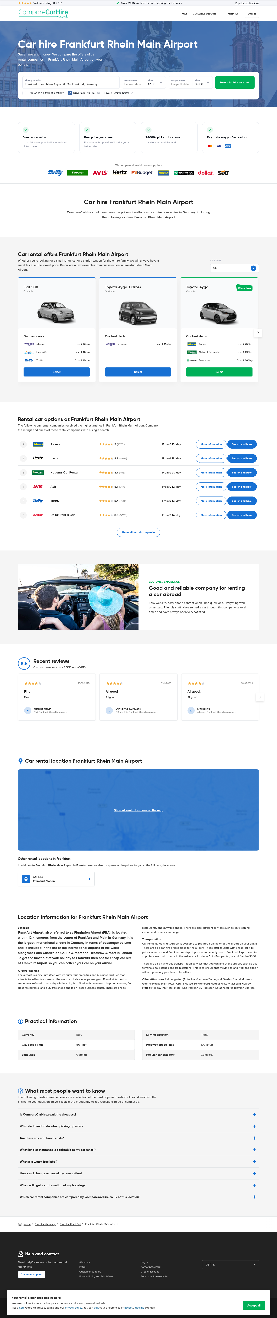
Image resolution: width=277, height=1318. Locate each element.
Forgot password (151, 1267)
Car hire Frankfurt (70, 1224)
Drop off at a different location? (45, 93)
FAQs (82, 1267)
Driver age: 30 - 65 (84, 93)
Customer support (204, 14)
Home (27, 1224)
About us (84, 1262)
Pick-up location (33, 80)
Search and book (242, 444)
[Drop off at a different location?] (24, 93)
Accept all (254, 1305)
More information (211, 444)
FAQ (184, 14)
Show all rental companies (138, 532)
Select (56, 372)
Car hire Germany (45, 1224)
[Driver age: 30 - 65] (70, 93)
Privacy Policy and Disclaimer (96, 1276)
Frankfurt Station (44, 879)
